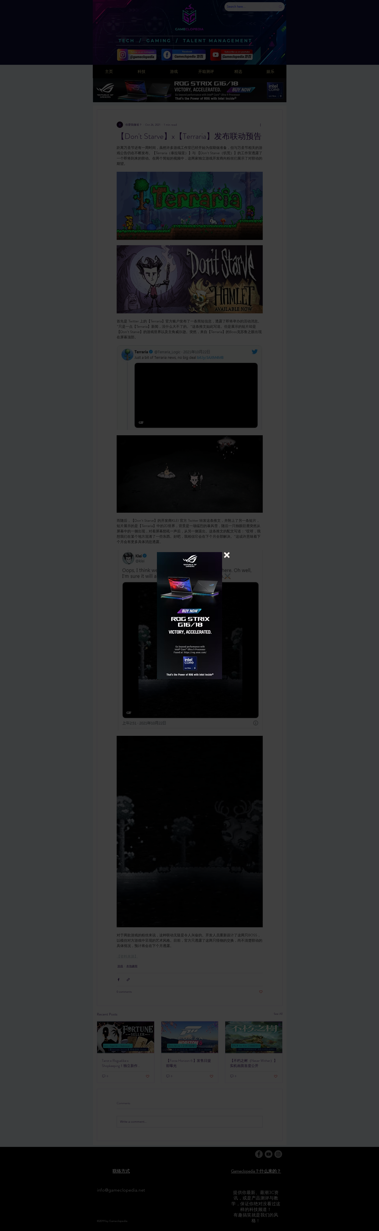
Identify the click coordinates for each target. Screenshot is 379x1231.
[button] (227, 555)
